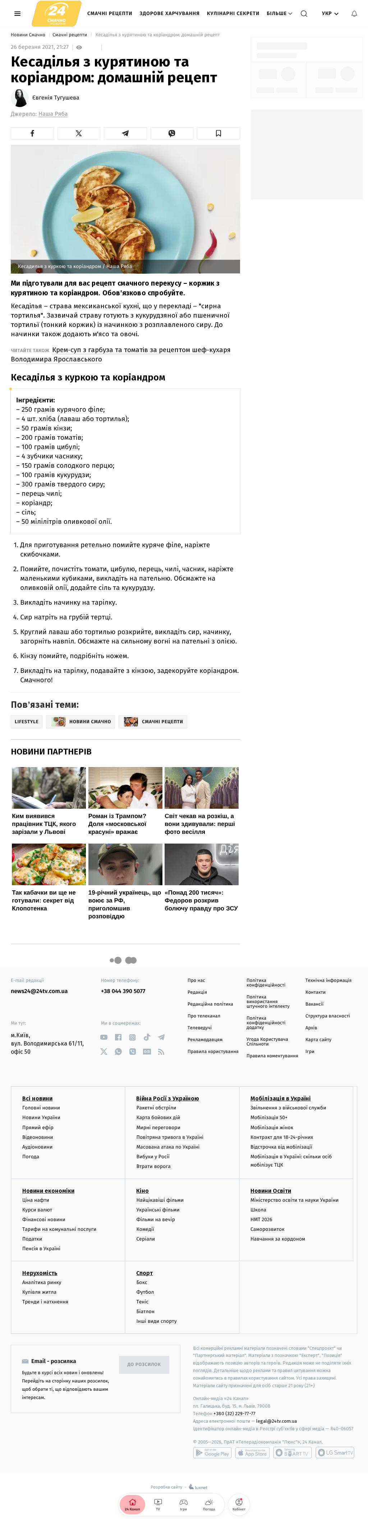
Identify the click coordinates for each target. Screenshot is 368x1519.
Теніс (142, 1302)
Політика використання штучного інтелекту (268, 1002)
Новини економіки (48, 1190)
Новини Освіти (270, 1190)
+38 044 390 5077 (123, 991)
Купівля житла (39, 1292)
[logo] (56, 13)
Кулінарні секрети (233, 13)
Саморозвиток (267, 1229)
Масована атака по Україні (167, 1147)
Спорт (144, 1273)
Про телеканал (204, 1016)
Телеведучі (200, 1028)
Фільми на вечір (155, 1219)
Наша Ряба (53, 114)
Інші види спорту (156, 1321)
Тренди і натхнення (45, 1302)
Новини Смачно (29, 35)
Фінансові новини (43, 1219)
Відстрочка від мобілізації (281, 1147)
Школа (258, 1210)
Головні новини (41, 1108)
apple (252, 1452)
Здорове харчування (170, 13)
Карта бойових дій (158, 1117)
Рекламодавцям (205, 1040)
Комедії (145, 1229)
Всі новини (37, 1098)
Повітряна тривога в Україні (169, 1137)
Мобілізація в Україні (280, 1098)
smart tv (292, 1452)
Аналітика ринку (41, 1282)
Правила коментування (272, 1056)
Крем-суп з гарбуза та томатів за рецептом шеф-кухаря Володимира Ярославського (121, 354)
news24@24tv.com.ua (39, 991)
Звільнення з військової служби (288, 1108)
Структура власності (327, 1016)
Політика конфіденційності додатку (266, 1023)
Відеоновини (37, 1137)
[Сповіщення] (354, 14)
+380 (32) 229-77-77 (234, 1413)
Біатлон (145, 1311)
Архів (311, 1028)
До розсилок (144, 1364)
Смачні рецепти (110, 13)
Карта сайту (318, 1040)
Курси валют (37, 1210)
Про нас (196, 980)
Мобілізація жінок (271, 1128)
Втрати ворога (153, 1166)
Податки (32, 1239)
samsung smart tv (335, 1452)
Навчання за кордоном (277, 1239)
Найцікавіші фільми (160, 1200)
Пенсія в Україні (41, 1249)
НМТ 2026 (261, 1219)
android (212, 1452)
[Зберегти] (218, 133)
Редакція (197, 992)
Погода (30, 1157)
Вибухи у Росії (152, 1157)
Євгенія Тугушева (55, 98)
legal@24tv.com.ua (276, 1421)
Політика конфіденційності (266, 983)
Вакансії (314, 1004)
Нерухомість (40, 1273)
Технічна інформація (328, 980)
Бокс (141, 1282)
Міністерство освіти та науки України (294, 1200)
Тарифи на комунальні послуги (59, 1229)
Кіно (142, 1190)
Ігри (309, 1051)
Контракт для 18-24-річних (281, 1137)
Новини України (41, 1117)
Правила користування (213, 1051)
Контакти (315, 992)
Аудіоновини (37, 1147)
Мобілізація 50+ (269, 1117)
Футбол (145, 1292)
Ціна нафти (35, 1200)
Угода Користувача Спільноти (267, 1042)
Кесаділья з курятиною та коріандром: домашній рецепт (157, 35)
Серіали (145, 1239)
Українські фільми (157, 1210)
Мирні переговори (158, 1128)
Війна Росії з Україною (167, 1098)
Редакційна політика (210, 1004)
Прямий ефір (38, 1128)
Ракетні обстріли (156, 1108)
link (103, 1037)
